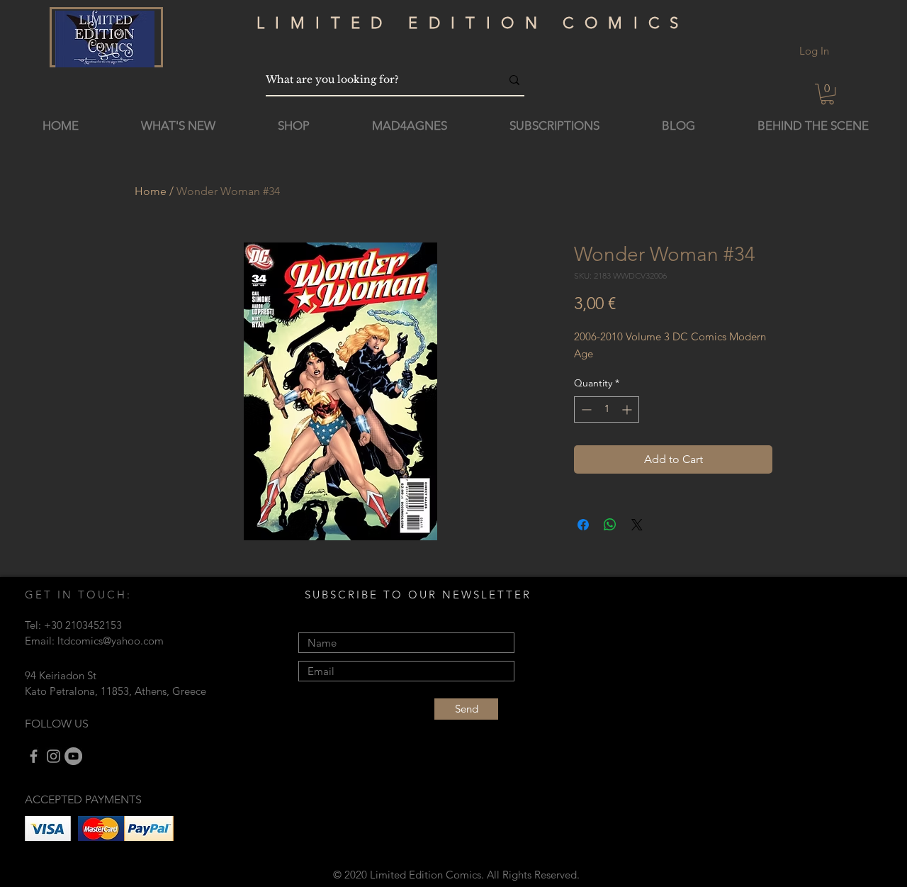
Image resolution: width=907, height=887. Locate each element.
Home (151, 191)
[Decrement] (585, 409)
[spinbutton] (606, 409)
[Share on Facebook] (583, 524)
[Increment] (628, 409)
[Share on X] (637, 524)
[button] (827, 94)
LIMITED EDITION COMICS (473, 23)
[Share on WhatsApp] (610, 524)
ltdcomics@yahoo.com (110, 640)
